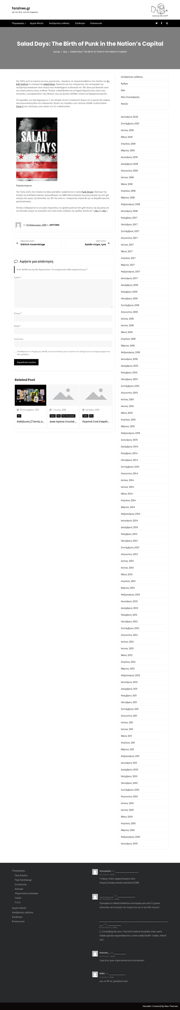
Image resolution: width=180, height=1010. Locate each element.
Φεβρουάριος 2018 (130, 204)
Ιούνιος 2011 (127, 729)
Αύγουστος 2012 (129, 635)
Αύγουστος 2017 (129, 238)
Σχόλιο (18, 277)
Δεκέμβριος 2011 (129, 688)
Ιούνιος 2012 (127, 648)
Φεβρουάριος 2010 (130, 837)
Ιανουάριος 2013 (129, 601)
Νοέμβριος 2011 (129, 695)
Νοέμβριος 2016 (129, 291)
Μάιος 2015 (127, 413)
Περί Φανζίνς (21, 875)
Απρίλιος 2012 (128, 662)
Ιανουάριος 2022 (129, 116)
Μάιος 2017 (127, 251)
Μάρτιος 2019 (128, 150)
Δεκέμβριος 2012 (129, 608)
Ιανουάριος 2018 (129, 211)
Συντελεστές (21, 884)
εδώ (96, 210)
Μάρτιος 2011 (127, 749)
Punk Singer (87, 191)
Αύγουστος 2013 (129, 554)
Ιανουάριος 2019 (129, 157)
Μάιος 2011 (126, 736)
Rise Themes (171, 1006)
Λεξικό (18, 898)
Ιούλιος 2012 (127, 641)
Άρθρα (52, 416)
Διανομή (19, 889)
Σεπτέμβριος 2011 (130, 709)
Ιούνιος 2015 (127, 406)
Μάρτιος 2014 (128, 507)
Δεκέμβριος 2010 (129, 769)
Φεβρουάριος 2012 (130, 675)
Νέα (19, 416)
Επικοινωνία (96, 23)
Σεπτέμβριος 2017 (130, 231)
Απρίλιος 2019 (128, 143)
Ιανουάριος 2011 (129, 763)
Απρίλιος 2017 (128, 258)
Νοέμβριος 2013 (129, 534)
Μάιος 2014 (127, 493)
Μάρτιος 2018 (128, 197)
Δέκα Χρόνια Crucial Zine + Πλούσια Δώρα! (76, 421)
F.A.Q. (18, 902)
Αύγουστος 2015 (129, 392)
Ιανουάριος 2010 (129, 843)
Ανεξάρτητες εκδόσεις (59, 23)
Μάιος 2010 (127, 816)
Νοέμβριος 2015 (129, 372)
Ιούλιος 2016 (127, 318)
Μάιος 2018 (127, 184)
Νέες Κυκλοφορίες (68, 416)
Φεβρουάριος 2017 (130, 271)
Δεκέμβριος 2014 (129, 446)
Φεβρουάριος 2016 (130, 352)
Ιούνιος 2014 (127, 487)
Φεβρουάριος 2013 (130, 594)
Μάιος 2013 (126, 574)
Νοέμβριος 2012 (129, 614)
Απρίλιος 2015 (128, 419)
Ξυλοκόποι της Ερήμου (127, 871)
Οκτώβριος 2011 (129, 702)
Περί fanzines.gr (23, 880)
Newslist (147, 1006)
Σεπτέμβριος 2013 (130, 547)
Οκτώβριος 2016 (129, 298)
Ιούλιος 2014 (127, 480)
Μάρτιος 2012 (128, 668)
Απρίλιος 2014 (128, 500)
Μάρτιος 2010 (128, 830)
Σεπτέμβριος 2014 (130, 466)
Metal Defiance (126, 895)
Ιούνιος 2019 (127, 130)
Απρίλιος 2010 (128, 823)
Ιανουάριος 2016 (129, 359)
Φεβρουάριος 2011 (130, 756)
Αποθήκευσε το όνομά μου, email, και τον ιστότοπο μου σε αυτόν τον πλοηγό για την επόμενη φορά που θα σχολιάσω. (63, 353)
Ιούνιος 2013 (127, 567)
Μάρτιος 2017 (128, 265)
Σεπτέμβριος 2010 (130, 789)
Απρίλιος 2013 (128, 581)
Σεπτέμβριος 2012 (130, 628)
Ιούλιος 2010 (127, 803)
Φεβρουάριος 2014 (130, 514)
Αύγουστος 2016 (129, 312)
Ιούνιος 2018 (127, 177)
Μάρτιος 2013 (128, 588)
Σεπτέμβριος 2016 (130, 305)
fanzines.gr (21, 8)
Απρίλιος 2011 (128, 742)
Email (17, 326)
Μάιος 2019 (126, 137)
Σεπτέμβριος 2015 (130, 386)
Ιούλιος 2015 (127, 399)
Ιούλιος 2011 (127, 722)
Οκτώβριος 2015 (129, 379)
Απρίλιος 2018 (128, 190)
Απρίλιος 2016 (128, 339)
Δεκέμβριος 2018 (129, 164)
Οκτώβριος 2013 (129, 540)
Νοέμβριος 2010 (129, 776)
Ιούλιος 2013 (127, 561)
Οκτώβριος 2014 (129, 460)
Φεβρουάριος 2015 (130, 433)
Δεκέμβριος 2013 (129, 527)
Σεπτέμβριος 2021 (130, 123)
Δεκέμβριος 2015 (129, 365)
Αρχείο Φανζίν (36, 23)
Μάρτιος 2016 (128, 345)
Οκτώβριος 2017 (129, 224)
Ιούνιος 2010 (127, 810)
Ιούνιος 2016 (127, 325)
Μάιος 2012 (126, 655)
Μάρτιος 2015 (128, 426)
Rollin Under (114, 924)
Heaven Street (117, 973)
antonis (54, 224)
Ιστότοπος (18, 339)
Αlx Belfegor (106, 895)
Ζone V (19, 106)
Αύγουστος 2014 (129, 473)
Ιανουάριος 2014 (129, 520)
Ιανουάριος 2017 (129, 278)
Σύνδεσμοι (80, 23)
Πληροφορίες (18, 23)
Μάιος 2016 (127, 332)
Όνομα (18, 313)
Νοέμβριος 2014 (129, 453)
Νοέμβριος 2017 (129, 217)
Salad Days (49, 84)
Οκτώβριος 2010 (129, 783)
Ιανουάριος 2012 (129, 682)
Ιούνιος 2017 (127, 244)
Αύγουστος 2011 (129, 715)
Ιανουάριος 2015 (129, 439)
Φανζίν (124, 103)
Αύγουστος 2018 (129, 170)
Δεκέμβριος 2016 (129, 285)
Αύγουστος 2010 (129, 796)
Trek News (120, 952)
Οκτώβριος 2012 (129, 621)
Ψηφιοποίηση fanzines (26, 893)
